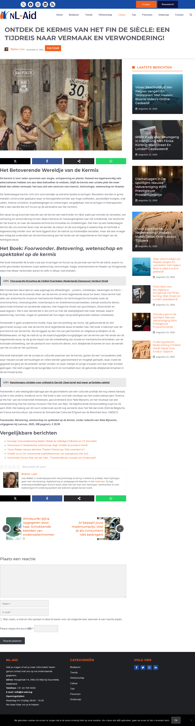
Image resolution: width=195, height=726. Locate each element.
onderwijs (100, 481)
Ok (175, 720)
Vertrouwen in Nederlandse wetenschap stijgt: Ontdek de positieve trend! (47, 445)
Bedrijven (74, 14)
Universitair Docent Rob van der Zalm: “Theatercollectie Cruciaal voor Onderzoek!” (51, 457)
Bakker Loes (18, 49)
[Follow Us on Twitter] (142, 667)
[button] (191, 15)
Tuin (134, 14)
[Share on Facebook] (47, 161)
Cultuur (122, 14)
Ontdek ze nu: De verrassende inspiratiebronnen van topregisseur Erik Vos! (47, 453)
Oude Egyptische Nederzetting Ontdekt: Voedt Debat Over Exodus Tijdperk (167, 347)
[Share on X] (15, 161)
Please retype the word (17, 628)
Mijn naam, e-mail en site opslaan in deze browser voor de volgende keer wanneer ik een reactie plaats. (62, 619)
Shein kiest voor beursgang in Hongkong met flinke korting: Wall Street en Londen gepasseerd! (167, 293)
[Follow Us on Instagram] (149, 667)
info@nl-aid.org (23, 691)
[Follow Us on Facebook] (136, 667)
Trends (88, 14)
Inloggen (146, 4)
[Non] (191, 720)
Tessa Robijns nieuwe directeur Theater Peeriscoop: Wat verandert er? (46, 449)
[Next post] (120, 528)
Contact (179, 14)
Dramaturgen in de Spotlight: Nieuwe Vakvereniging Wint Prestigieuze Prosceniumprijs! (150, 187)
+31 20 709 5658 (26, 687)
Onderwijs (163, 14)
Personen (147, 14)
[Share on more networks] (79, 161)
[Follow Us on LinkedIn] (155, 667)
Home (59, 14)
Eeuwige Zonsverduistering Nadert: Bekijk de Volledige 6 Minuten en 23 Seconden (52, 441)
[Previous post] (6, 528)
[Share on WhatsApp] (111, 161)
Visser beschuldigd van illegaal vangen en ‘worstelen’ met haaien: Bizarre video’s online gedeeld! (154, 95)
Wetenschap (105, 14)
